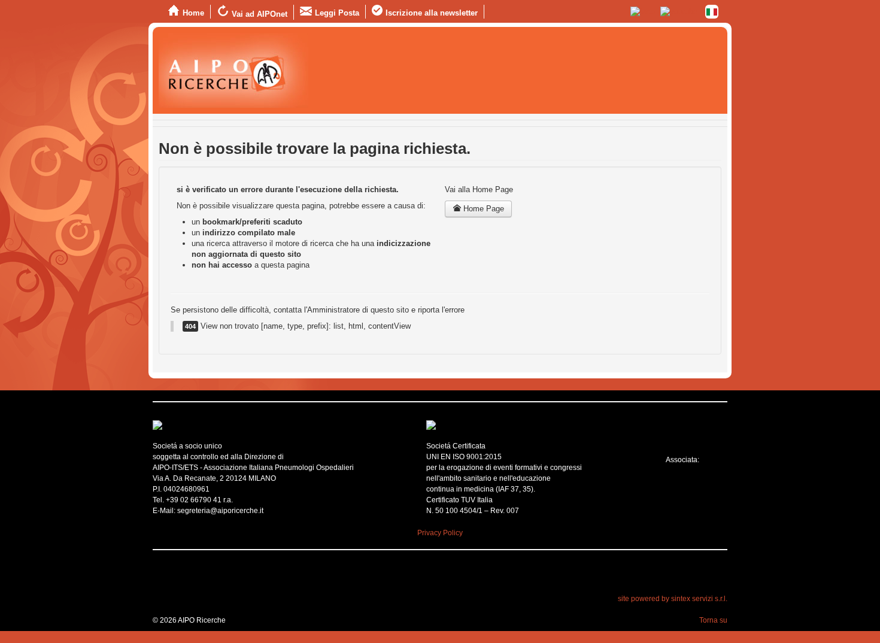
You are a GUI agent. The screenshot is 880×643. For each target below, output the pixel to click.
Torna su (713, 620)
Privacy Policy (440, 533)
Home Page (482, 208)
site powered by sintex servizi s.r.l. (672, 599)
